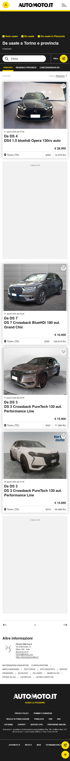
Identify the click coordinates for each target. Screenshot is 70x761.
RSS (59, 719)
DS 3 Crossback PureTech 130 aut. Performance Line (33, 407)
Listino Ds (26, 677)
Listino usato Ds (45, 677)
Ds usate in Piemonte (53, 36)
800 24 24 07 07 (22, 651)
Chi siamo (8, 724)
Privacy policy (22, 713)
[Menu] (64, 5)
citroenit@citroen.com (24, 654)
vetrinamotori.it (53, 745)
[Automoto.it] (35, 5)
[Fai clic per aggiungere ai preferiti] (63, 86)
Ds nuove (23, 673)
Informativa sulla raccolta (14, 755)
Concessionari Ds (50, 67)
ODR (50, 719)
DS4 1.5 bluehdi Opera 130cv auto (32, 138)
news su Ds (53, 673)
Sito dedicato (47, 669)
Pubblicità (39, 719)
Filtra (55, 58)
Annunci (8, 67)
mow (39, 745)
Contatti (22, 724)
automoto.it (14, 745)
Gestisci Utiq (36, 724)
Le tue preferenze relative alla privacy (21, 759)
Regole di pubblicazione (17, 719)
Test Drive (30, 669)
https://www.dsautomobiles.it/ (27, 657)
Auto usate (11, 36)
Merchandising (11, 669)
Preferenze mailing (57, 724)
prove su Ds (9, 677)
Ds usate (29, 36)
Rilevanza (60, 75)
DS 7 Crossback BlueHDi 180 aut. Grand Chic (32, 323)
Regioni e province (26, 67)
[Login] (5, 5)
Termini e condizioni (43, 713)
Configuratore (40, 665)
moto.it (28, 745)
